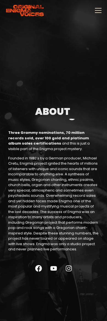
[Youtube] (53, 268)
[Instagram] (68, 268)
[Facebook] (38, 268)
